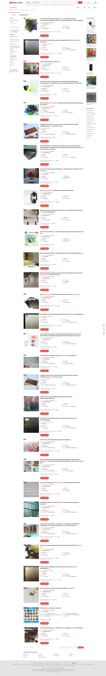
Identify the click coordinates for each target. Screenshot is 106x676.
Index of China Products (60, 665)
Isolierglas (40, 655)
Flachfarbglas (89, 135)
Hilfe (84, 7)
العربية (65, 664)
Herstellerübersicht (24, 14)
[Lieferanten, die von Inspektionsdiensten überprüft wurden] (15, 30)
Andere (12, 53)
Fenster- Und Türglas (45, 5)
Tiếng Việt (85, 664)
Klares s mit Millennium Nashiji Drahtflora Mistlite (56, 190)
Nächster (80, 647)
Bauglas (12, 21)
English (19, 664)
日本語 (32, 664)
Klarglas (70, 655)
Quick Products (42, 665)
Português (48, 664)
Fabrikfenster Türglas (90, 119)
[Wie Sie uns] (72, 662)
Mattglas (25, 657)
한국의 (62, 664)
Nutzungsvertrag (40, 662)
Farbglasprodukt (62, 5)
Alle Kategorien (13, 7)
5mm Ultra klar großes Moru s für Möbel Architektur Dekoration (60, 482)
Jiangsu (12, 62)
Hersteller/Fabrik (14, 39)
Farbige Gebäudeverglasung (54, 5)
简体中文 (23, 664)
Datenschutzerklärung (48, 662)
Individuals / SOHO (14, 44)
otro (11, 42)
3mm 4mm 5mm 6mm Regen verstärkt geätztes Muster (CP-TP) (57, 588)
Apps (89, 7)
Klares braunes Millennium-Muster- (50, 61)
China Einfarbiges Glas (90, 127)
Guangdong (13, 59)
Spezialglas (71, 654)
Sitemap (65, 662)
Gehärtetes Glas (57, 655)
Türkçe (81, 664)
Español (39, 664)
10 (27, 647)
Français (35, 664)
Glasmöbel (25, 654)
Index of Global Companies (70, 665)
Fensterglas (88, 137)
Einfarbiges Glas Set (69, 5)
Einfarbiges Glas (89, 121)
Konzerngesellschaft (15, 41)
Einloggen (95, 3)
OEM (12, 48)
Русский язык (57, 664)
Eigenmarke (13, 52)
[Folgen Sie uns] (75, 662)
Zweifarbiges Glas (38, 5)
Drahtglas (40, 654)
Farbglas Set (88, 125)
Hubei (12, 64)
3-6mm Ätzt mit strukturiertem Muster (50, 608)
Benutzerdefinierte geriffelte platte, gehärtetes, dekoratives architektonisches (62, 253)
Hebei (12, 61)
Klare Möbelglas (89, 131)
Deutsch (43, 664)
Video (25, 18)
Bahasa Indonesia (91, 664)
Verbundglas (56, 654)
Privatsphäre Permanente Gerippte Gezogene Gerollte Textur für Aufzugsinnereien (62, 314)
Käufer (78, 7)
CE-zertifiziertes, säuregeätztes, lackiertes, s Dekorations (58, 355)
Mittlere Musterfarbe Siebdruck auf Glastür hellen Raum (90, 60)
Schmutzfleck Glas (42, 657)
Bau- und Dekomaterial (14, 20)
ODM (12, 50)
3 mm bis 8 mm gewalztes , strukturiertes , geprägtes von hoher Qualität (61, 628)
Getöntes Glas (26, 655)
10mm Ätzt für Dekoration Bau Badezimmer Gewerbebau (55, 439)
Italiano (52, 664)
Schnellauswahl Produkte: (29, 5)
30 (30, 647)
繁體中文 (27, 664)
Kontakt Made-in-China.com (58, 662)
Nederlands (69, 664)
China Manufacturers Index (50, 665)
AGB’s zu (57, 671)
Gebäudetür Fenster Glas (91, 123)
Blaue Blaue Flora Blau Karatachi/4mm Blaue (59, 294)
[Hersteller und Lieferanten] (15, 2)
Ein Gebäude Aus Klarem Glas (92, 129)
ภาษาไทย (76, 664)
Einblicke (69, 662)
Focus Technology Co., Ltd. (52, 668)
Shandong (13, 58)
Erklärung (34, 662)
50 (32, 647)
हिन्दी (73, 664)
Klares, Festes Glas (90, 133)
